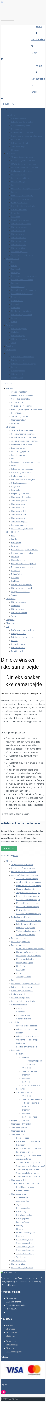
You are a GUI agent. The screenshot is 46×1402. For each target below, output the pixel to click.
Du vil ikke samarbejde (25, 1187)
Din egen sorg (26, 1068)
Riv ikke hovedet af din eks (21, 311)
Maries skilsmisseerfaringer (27, 903)
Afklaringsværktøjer (19, 118)
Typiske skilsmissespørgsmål (28, 931)
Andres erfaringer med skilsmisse (24, 167)
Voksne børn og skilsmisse (22, 255)
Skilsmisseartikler (18, 374)
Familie (14, 266)
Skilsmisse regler (18, 231)
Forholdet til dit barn (29, 1071)
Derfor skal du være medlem (22, 357)
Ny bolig (19, 1229)
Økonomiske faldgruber (25, 1232)
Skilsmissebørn (17, 234)
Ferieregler (15, 273)
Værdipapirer (21, 1257)
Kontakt (14, 367)
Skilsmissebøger (18, 336)
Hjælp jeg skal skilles (19, 203)
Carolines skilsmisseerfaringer (28, 882)
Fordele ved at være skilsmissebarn (30, 949)
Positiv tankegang (18, 139)
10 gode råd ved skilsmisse (22, 157)
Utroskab (15, 150)
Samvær (19, 973)
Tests (13, 343)
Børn (13, 262)
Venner (14, 322)
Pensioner (20, 1236)
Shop (34, 52)
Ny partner (25, 1075)
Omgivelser (15, 213)
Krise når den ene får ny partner (23, 290)
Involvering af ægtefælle (25, 928)
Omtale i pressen (18, 371)
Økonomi (15, 304)
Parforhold (10, 115)
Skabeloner (15, 332)
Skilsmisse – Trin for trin (21, 224)
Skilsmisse (10, 153)
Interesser (15, 283)
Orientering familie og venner (27, 1036)
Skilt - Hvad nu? (12, 1332)
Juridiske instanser (23, 1159)
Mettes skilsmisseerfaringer (27, 910)
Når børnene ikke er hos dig (22, 294)
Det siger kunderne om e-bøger (23, 364)
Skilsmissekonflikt (18, 238)
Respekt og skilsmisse (20, 220)
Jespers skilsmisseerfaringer (28, 893)
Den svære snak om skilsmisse (28, 921)
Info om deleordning (24, 1152)
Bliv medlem (11, 350)
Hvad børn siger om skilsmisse (28, 956)
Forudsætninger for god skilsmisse (25, 189)
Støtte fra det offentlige (25, 1254)
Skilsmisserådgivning (19, 146)
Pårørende (15, 217)
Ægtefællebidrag (22, 1201)
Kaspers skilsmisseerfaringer (28, 900)
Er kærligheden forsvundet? (22, 122)
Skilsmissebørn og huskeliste (28, 1176)
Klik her (15, 856)
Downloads (10, 325)
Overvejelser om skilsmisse (22, 132)
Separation (20, 1008)
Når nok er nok (17, 129)
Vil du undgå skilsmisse (25, 935)
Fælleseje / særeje (23, 1222)
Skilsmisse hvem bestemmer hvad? (30, 1166)
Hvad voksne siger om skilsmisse (24, 276)
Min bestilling (38, 39)
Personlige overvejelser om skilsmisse (26, 136)
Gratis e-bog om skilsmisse (22, 199)
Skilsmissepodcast (19, 339)
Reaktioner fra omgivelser (26, 1047)
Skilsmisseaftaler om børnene (28, 1173)
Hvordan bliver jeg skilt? (20, 998)
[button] (6, 110)
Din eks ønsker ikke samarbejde (28, 1183)
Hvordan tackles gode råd (26, 1026)
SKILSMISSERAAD (8, 104)
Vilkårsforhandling (23, 1019)
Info (7, 353)
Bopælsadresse (22, 1138)
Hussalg (19, 1225)
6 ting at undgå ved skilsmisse (23, 160)
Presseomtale (11, 1341)
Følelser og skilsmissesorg (22, 196)
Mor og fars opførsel (24, 963)
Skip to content (7, 383)
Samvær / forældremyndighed (28, 1162)
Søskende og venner (19, 252)
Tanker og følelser (23, 977)
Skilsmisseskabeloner (25, 1250)
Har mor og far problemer (26, 952)
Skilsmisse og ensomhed (21, 315)
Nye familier (21, 966)
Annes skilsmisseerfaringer (27, 879)
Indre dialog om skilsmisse (27, 924)
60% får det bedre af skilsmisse (23, 164)
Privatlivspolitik (17, 378)
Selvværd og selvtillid (19, 143)
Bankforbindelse (23, 1208)
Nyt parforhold (17, 301)
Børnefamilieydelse (24, 1215)
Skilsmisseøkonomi (19, 241)
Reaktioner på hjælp (29, 1117)
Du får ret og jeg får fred (20, 178)
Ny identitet (15, 297)
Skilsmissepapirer (18, 245)
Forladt (14, 185)
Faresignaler (16, 269)
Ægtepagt (20, 1204)
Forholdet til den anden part (32, 1099)
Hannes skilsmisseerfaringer (27, 889)
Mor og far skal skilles (25, 959)
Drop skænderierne (18, 174)
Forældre (14, 192)
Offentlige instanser (19, 210)
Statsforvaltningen (23, 1015)
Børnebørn (25, 1057)
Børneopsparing (22, 1218)
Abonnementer (22, 1197)
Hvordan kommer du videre (22, 280)
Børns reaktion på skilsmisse (28, 1141)
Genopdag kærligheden (20, 125)
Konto (39, 26)
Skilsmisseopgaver (19, 329)
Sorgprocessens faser (20, 318)
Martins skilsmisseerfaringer (27, 907)
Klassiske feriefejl (18, 287)
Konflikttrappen (22, 1190)
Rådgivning (10, 346)
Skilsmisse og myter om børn (28, 1169)
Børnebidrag (21, 1211)
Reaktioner (15, 308)
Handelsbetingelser (13, 1352)
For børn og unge (18, 182)
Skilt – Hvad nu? (12, 259)
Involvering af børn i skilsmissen (29, 1155)
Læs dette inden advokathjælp (23, 206)
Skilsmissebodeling (24, 1243)
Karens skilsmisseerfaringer (27, 896)
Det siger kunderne (18, 360)
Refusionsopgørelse (24, 1239)
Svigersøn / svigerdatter (31, 1085)
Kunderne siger (12, 1345)
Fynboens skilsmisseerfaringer (28, 886)
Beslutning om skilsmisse (21, 171)
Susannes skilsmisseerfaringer (28, 914)
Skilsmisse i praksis (19, 227)
